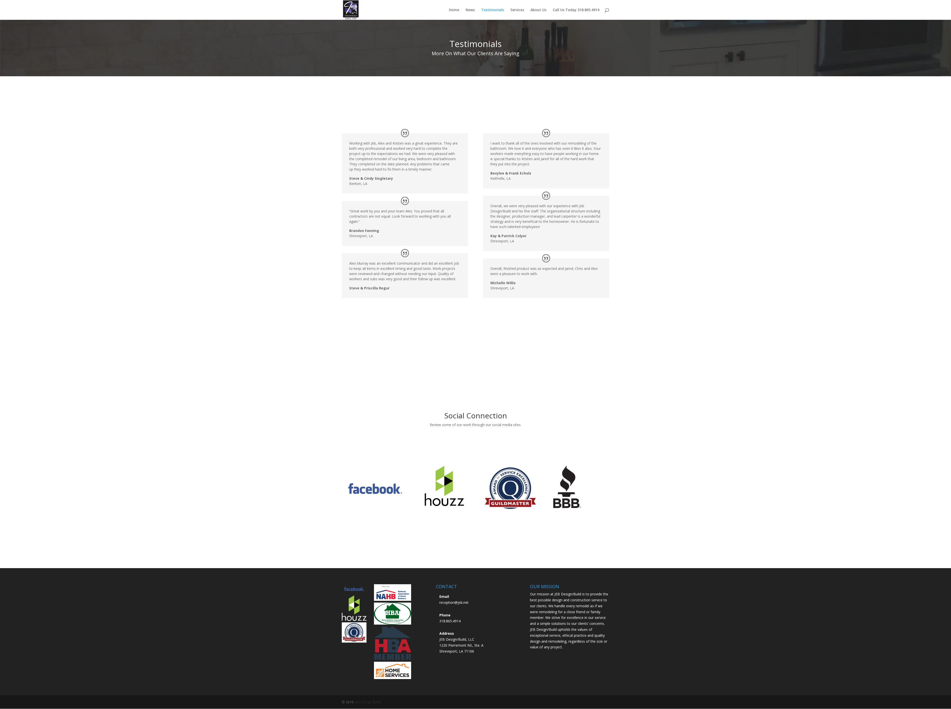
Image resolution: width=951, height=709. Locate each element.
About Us (538, 10)
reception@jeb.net (454, 602)
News (470, 10)
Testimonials (492, 10)
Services (517, 10)
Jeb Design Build (368, 702)
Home (454, 10)
